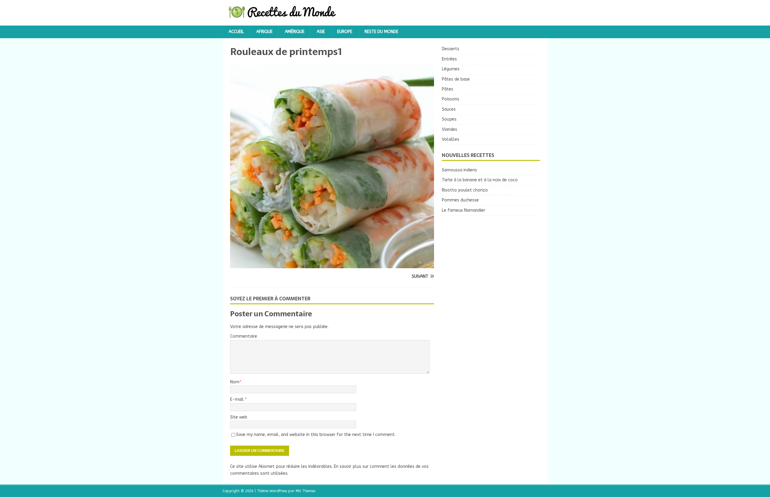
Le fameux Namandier (463, 210)
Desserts (450, 48)
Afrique (264, 31)
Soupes (449, 119)
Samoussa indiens (459, 170)
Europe (344, 31)
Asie (321, 31)
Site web (238, 417)
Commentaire (243, 336)
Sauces (449, 109)
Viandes (449, 129)
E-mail (237, 399)
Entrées (449, 59)
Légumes (451, 69)
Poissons (450, 99)
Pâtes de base (456, 79)
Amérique (294, 31)
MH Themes (305, 491)
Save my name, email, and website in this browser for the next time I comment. (316, 434)
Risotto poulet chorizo (465, 190)
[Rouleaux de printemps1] (332, 264)
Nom (234, 382)
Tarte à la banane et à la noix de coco (480, 180)
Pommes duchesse (460, 200)
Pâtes (447, 89)
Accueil (236, 31)
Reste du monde (381, 31)
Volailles (450, 139)
